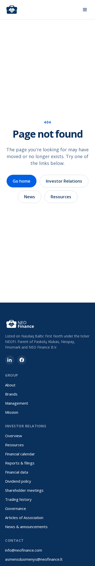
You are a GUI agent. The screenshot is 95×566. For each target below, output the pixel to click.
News (29, 197)
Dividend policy (18, 481)
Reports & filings (19, 462)
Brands (11, 394)
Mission (11, 412)
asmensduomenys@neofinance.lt (34, 559)
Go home (21, 181)
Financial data (16, 472)
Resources (61, 197)
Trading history (18, 499)
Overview (13, 435)
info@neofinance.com (23, 550)
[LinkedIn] (9, 359)
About (10, 384)
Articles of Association (24, 517)
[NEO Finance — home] (11, 9)
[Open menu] (85, 10)
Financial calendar (20, 453)
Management (16, 403)
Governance (15, 508)
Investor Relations (64, 181)
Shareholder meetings (24, 490)
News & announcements (26, 526)
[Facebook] (21, 359)
